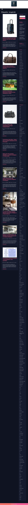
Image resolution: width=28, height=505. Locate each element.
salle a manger (21, 439)
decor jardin (21, 218)
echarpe (20, 233)
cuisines (20, 213)
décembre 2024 (21, 82)
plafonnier (21, 410)
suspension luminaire (22, 462)
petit (20, 399)
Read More (4, 47)
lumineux (21, 325)
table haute (21, 468)
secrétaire (21, 448)
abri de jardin (21, 120)
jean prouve (21, 290)
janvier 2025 (21, 80)
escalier (20, 241)
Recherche (22, 18)
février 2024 (21, 97)
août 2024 (21, 88)
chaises (20, 171)
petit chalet (21, 401)
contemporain (21, 207)
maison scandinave (22, 344)
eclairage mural (21, 238)
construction (21, 200)
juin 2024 (21, 91)
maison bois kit (21, 341)
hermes (20, 270)
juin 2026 (21, 54)
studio (20, 454)
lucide (20, 313)
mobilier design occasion (22, 381)
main (20, 335)
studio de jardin (21, 456)
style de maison (21, 459)
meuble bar (21, 352)
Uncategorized (21, 479)
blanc (20, 156)
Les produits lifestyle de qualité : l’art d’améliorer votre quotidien (10, 259)
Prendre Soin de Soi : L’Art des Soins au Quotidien (22, 25)
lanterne (20, 305)
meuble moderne (21, 361)
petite (20, 402)
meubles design (21, 367)
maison (20, 338)
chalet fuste (21, 179)
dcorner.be (14, 7)
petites (20, 404)
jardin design (21, 285)
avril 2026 (21, 57)
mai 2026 (21, 56)
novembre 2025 (21, 65)
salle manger (21, 442)
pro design (21, 422)
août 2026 (21, 51)
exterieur (21, 244)
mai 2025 (21, 74)
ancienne (21, 139)
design (20, 221)
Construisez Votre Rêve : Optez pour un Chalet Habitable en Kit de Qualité (10, 140)
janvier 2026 (21, 62)
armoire (20, 147)
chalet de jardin (21, 176)
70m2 (20, 114)
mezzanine (21, 373)
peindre (20, 396)
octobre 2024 (21, 85)
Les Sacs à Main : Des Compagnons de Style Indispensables (8, 125)
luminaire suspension (22, 322)
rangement (21, 427)
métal (20, 350)
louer (20, 308)
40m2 (20, 111)
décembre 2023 (21, 100)
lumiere (20, 314)
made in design (21, 331)
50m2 (20, 112)
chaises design (21, 173)
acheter (20, 126)
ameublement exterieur (22, 133)
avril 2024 (21, 94)
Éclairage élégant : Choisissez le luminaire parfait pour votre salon (22, 38)
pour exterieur (21, 419)
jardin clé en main (21, 282)
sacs (20, 436)
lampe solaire (21, 302)
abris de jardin (21, 123)
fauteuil (20, 247)
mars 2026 (21, 59)
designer (21, 224)
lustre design (21, 328)
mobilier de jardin (21, 378)
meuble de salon (21, 355)
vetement (21, 485)
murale (20, 393)
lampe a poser (21, 299)
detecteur (21, 227)
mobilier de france (22, 376)
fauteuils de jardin (22, 253)
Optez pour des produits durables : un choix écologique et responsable (9, 155)
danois (20, 215)
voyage (20, 497)
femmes (20, 256)
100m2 (20, 106)
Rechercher (21, 14)
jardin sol (21, 287)
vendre (20, 482)
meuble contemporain (22, 353)
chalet (20, 174)
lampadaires (21, 296)
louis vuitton (21, 311)
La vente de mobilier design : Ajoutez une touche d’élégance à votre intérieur (10, 213)
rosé (20, 428)
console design (21, 191)
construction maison (22, 202)
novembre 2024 (21, 83)
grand (20, 259)
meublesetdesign (21, 370)
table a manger (21, 465)
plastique (21, 413)
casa (20, 165)
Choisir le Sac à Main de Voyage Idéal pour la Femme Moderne (9, 67)
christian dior (21, 185)
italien (20, 279)
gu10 (20, 264)
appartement (21, 142)
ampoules (21, 136)
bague (20, 150)
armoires (20, 148)
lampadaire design (22, 293)
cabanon (20, 162)
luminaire (21, 316)
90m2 (20, 117)
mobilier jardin (21, 384)
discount (20, 230)
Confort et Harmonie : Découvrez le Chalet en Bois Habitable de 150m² (9, 92)
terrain (20, 474)
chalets (20, 182)
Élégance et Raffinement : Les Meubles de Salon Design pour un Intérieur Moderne (9, 235)
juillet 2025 (21, 71)
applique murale (21, 145)
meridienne (21, 347)
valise (20, 480)
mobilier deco (21, 379)
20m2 (20, 109)
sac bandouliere (21, 433)
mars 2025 (21, 77)
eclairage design (21, 236)
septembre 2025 (21, 68)
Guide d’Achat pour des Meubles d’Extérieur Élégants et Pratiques (9, 179)
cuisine (20, 212)
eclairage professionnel (22, 239)
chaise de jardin (21, 168)
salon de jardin (21, 445)
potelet (20, 416)
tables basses (21, 471)
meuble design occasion (22, 358)
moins (20, 387)
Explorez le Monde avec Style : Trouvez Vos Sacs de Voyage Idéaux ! (9, 39)
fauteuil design (21, 250)
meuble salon (21, 364)
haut (20, 267)
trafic (20, 477)
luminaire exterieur (22, 319)
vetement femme (21, 488)
